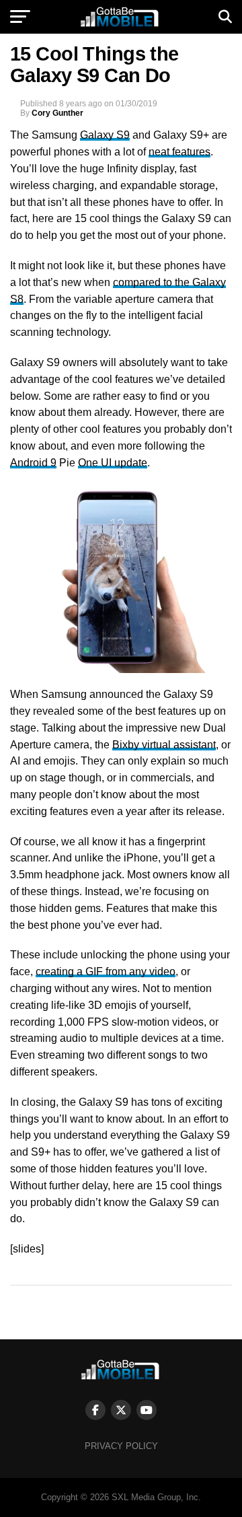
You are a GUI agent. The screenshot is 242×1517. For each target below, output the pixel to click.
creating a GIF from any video (105, 971)
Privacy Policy (121, 1446)
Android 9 (33, 462)
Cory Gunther (57, 113)
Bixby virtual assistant (164, 744)
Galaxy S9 (105, 135)
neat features (179, 151)
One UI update (112, 462)
